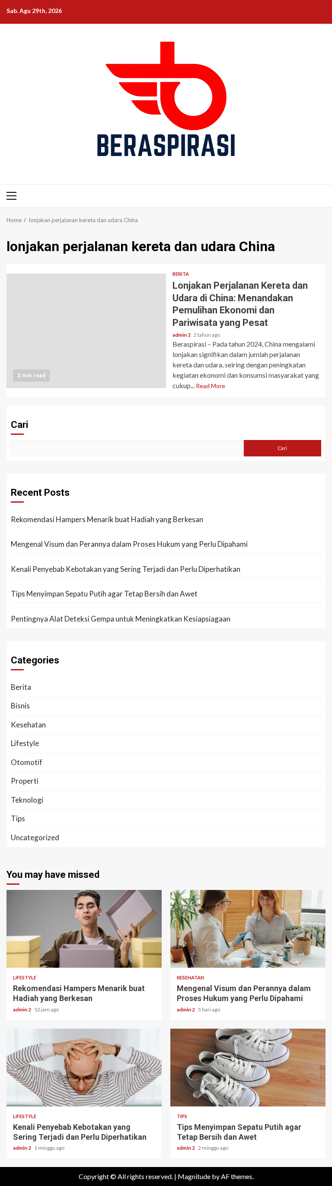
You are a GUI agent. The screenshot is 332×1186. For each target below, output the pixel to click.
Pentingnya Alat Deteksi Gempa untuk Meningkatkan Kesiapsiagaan (120, 618)
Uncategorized (35, 837)
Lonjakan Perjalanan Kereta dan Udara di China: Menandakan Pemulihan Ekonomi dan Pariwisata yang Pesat (86, 331)
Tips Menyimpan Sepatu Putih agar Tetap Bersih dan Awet (104, 593)
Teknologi (27, 799)
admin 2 (182, 335)
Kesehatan (28, 724)
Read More (210, 385)
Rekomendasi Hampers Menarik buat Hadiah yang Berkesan (107, 519)
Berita (180, 273)
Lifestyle (25, 743)
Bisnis (20, 705)
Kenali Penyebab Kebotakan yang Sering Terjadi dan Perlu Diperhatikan (125, 569)
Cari (19, 424)
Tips (18, 818)
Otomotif (26, 762)
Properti (24, 780)
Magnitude (194, 1176)
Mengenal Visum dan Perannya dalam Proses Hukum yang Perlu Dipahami (129, 543)
